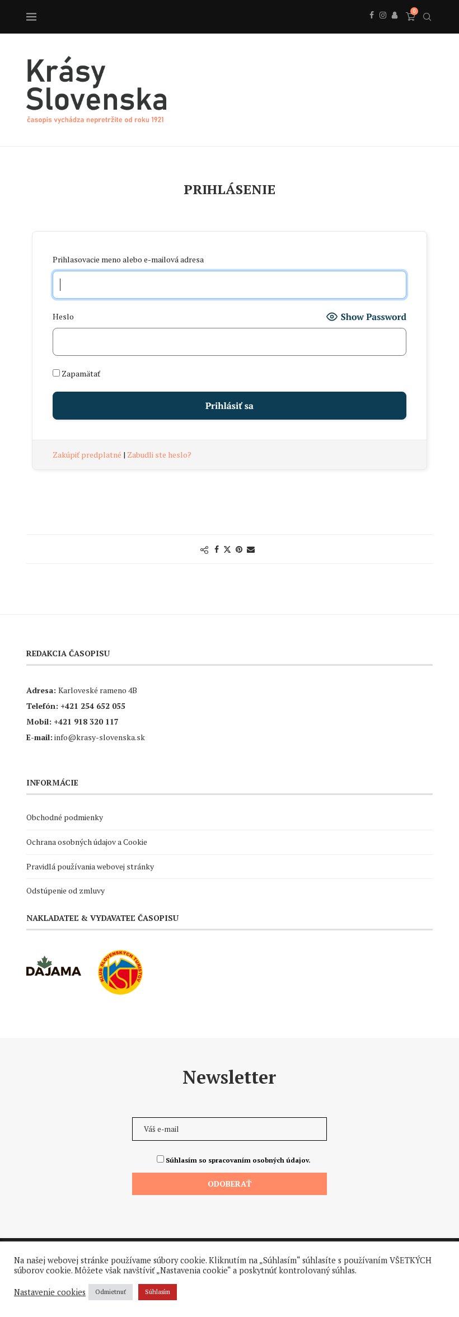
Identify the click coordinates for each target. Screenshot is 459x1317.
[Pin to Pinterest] (239, 549)
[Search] (427, 17)
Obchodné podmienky (64, 817)
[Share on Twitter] (227, 549)
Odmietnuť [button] (110, 1292)
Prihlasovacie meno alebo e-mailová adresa (128, 259)
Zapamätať (80, 373)
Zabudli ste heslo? (159, 454)
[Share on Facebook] (216, 549)
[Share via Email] (251, 549)
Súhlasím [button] (157, 1292)
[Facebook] (371, 27)
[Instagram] (383, 27)
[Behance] (394, 27)
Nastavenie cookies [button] (50, 1292)
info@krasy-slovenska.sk (99, 737)
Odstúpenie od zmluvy (65, 890)
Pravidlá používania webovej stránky (90, 866)
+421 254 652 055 (92, 705)
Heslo (63, 316)
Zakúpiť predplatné (88, 454)
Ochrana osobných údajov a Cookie (86, 841)
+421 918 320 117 (86, 721)
